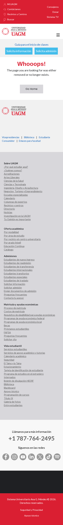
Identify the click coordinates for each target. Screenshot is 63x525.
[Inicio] (14, 31)
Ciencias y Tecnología (15, 184)
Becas (7, 325)
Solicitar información (14, 284)
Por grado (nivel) (12, 242)
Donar (55, 12)
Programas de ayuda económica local (23, 322)
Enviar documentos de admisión (20, 291)
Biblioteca (29, 137)
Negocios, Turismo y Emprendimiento (23, 191)
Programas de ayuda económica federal (24, 318)
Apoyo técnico (11, 391)
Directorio (9, 208)
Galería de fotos (12, 401)
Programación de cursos (16, 394)
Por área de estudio (14, 235)
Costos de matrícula (14, 311)
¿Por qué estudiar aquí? (16, 167)
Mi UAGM (12, 4)
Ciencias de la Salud (14, 180)
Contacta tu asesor (14, 298)
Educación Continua (14, 246)
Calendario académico (15, 356)
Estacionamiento (12, 366)
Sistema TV (53, 17)
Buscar (10, 19)
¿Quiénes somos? (13, 170)
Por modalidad (11, 232)
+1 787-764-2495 (31, 438)
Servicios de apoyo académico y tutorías (24, 353)
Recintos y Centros (17, 14)
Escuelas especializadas (16, 195)
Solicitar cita (10, 339)
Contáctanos (14, 9)
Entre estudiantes (13, 405)
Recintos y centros (13, 205)
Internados (10, 377)
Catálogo (8, 249)
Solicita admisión (46, 51)
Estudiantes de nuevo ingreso (19, 259)
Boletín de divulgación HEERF (19, 381)
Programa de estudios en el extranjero (24, 374)
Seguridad (9, 359)
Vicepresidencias (10, 137)
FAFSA (7, 332)
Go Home (31, 89)
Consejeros (53, 7)
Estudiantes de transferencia (19, 266)
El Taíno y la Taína (12, 363)
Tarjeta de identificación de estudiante (23, 370)
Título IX (8, 398)
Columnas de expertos (15, 202)
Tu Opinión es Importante (17, 219)
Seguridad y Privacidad (31, 509)
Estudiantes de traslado (16, 280)
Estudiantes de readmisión (17, 263)
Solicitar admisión (13, 287)
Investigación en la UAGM (17, 216)
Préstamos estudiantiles (16, 329)
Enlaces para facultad (29, 141)
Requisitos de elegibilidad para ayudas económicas (29, 315)
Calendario (9, 198)
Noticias (8, 212)
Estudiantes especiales (15, 277)
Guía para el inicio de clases (31, 44)
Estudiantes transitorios (16, 273)
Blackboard (9, 387)
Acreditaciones (12, 174)
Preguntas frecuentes (15, 294)
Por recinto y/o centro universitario (22, 239)
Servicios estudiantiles (15, 349)
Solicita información (18, 51)
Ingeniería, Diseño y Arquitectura (21, 188)
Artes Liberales (12, 177)
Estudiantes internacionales (18, 270)
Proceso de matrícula (15, 308)
